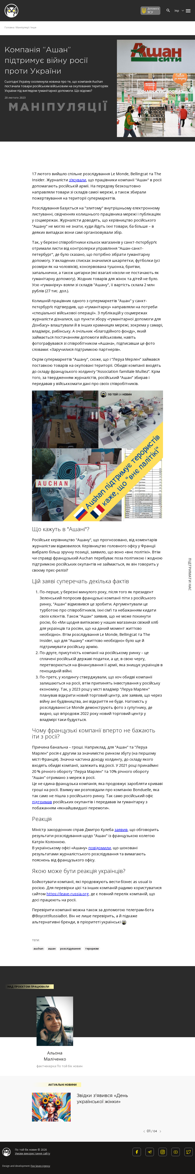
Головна (9, 27)
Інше (33, 27)
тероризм (92, 948)
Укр (177, 10)
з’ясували (77, 179)
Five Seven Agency (40, 1166)
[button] (187, 10)
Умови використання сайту (32, 1153)
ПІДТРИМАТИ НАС (190, 574)
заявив (121, 829)
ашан (52, 948)
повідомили (99, 847)
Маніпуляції (22, 27)
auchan (38, 948)
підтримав (42, 801)
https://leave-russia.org (67, 893)
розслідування (70, 948)
